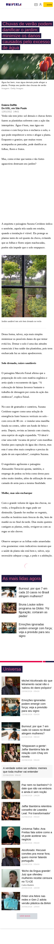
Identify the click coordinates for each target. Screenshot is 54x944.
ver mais (25, 916)
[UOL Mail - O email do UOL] (36, 4)
